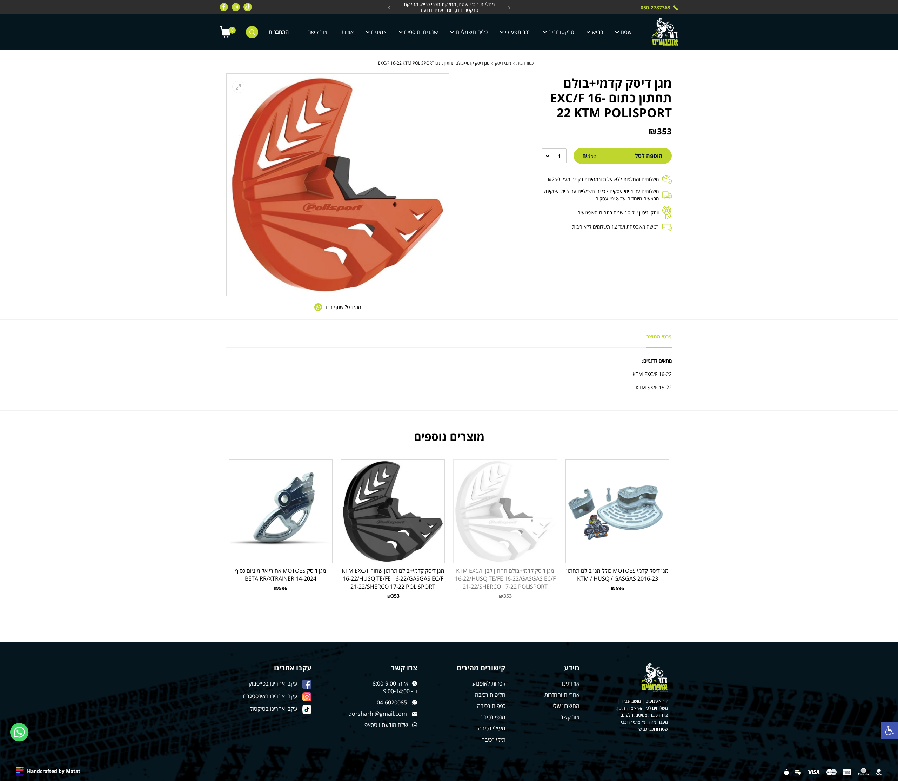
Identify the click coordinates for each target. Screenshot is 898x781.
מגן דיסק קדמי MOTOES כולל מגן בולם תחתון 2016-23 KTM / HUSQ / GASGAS (617, 574)
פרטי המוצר (659, 336)
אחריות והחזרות (561, 695)
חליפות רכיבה (490, 695)
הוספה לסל (623, 156)
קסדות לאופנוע (488, 683)
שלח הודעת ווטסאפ (386, 725)
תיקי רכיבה (493, 739)
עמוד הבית (525, 63)
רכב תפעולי (518, 32)
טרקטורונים (561, 32)
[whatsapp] (19, 732)
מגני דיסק (503, 63)
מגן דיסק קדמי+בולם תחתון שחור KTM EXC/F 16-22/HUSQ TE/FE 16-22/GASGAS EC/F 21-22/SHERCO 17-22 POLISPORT (393, 578)
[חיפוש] (252, 32)
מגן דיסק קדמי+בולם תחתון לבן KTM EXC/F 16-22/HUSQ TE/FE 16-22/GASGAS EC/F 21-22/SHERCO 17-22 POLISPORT (505, 578)
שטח (626, 32)
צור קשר (317, 32)
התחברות (279, 31)
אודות (347, 32)
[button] (889, 730)
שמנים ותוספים (421, 32)
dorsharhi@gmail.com (377, 713)
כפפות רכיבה (491, 706)
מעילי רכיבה (491, 728)
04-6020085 (392, 702)
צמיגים (379, 32)
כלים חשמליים (472, 32)
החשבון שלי (565, 706)
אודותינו (570, 683)
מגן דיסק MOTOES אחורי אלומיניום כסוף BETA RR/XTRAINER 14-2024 (280, 574)
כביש (597, 32)
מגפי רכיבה (492, 717)
